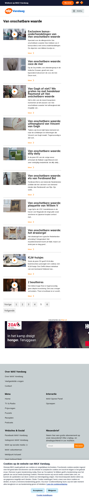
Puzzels (8, 413)
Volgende (9, 310)
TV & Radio (10, 403)
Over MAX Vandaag (14, 376)
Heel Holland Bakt (13, 459)
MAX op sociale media (15, 445)
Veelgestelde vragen (14, 381)
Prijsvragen (10, 408)
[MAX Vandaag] (14, 11)
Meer (30, 53)
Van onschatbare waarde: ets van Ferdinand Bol (44, 177)
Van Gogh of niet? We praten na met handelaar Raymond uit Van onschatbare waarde (44, 92)
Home (7, 398)
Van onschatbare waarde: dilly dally (44, 152)
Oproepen (50, 403)
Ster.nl (64, 320)
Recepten (9, 418)
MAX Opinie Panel (54, 398)
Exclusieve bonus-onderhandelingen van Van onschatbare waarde (44, 34)
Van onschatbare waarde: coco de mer (44, 63)
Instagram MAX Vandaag (16, 440)
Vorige (8, 304)
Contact (8, 386)
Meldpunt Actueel (13, 454)
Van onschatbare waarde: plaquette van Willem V (44, 204)
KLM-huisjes (35, 257)
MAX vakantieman (13, 449)
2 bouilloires (35, 282)
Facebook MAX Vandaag (16, 435)
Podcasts (9, 422)
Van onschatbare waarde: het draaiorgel (44, 231)
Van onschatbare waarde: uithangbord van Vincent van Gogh (44, 123)
